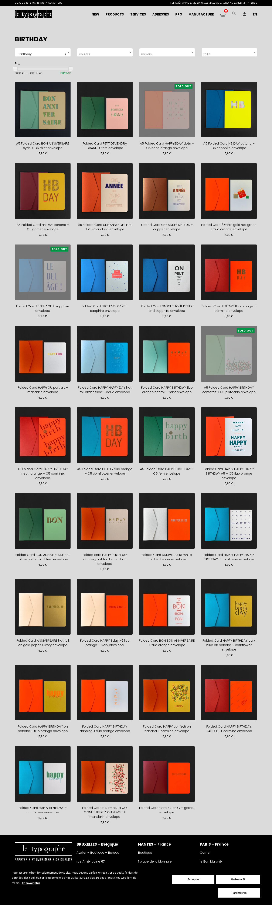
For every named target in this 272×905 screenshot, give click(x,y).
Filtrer (65, 73)
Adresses (160, 14)
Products (115, 14)
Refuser (237, 879)
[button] (234, 14)
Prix (17, 63)
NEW (95, 14)
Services (138, 14)
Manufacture (201, 14)
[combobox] (43, 52)
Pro (178, 14)
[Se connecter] (244, 14)
